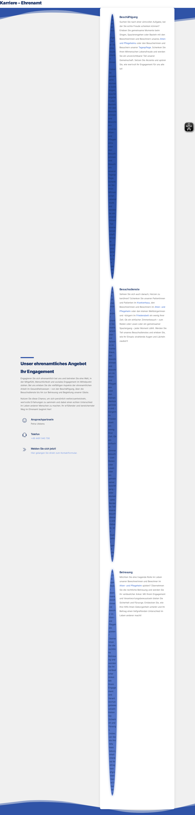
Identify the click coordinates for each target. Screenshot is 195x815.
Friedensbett (142, 315)
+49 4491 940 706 (40, 438)
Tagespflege (145, 47)
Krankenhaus (143, 302)
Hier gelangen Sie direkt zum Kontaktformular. (54, 453)
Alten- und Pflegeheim (131, 585)
